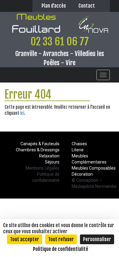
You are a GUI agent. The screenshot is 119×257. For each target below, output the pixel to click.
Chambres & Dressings (38, 149)
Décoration (82, 174)
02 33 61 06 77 (60, 41)
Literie (78, 149)
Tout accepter (24, 239)
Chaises (79, 143)
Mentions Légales (43, 168)
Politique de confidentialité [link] (60, 249)
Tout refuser (61, 239)
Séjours (52, 162)
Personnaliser (97, 239)
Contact (86, 6)
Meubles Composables (94, 168)
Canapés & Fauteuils (40, 143)
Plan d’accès (53, 6)
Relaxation (49, 155)
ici (22, 113)
